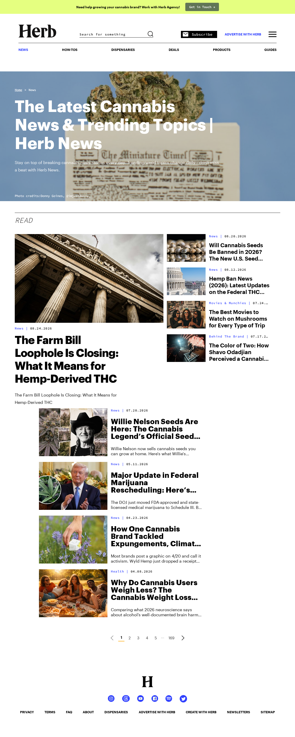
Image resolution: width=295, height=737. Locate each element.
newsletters (238, 712)
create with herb (201, 712)
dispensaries (116, 712)
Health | (119, 571)
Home (18, 90)
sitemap (268, 712)
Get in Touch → (202, 7)
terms (49, 712)
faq (69, 712)
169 (171, 638)
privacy (27, 712)
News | (21, 328)
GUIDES (270, 50)
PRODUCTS (221, 50)
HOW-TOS (69, 50)
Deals (174, 50)
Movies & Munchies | (230, 303)
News (32, 90)
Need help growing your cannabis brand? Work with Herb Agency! (128, 7)
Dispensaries (123, 50)
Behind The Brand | (228, 336)
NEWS (23, 50)
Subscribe (202, 34)
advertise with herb (243, 34)
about (88, 712)
